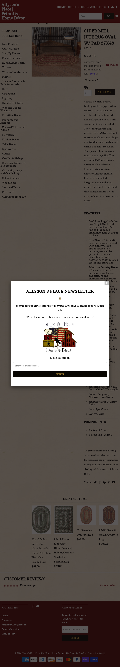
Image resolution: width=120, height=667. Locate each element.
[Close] (107, 283)
